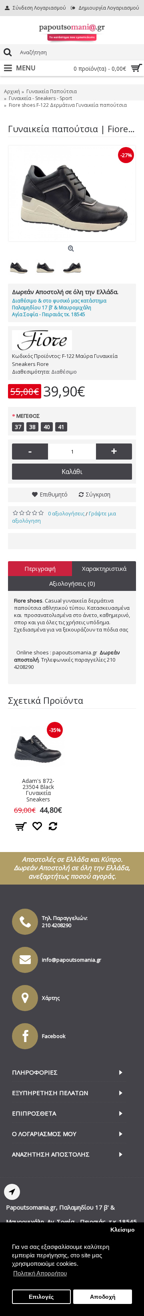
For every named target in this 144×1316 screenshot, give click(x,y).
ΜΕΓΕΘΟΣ (28, 415)
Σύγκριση (98, 494)
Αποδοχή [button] (103, 1297)
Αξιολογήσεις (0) (72, 583)
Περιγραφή (40, 568)
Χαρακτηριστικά (104, 568)
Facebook (54, 1036)
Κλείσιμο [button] (122, 1230)
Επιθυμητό (54, 494)
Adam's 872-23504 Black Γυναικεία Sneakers (38, 790)
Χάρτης (51, 997)
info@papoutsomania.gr (71, 959)
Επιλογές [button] (41, 1297)
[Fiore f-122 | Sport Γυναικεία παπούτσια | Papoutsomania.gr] (72, 193)
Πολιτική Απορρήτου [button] (40, 1273)
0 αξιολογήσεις (66, 513)
